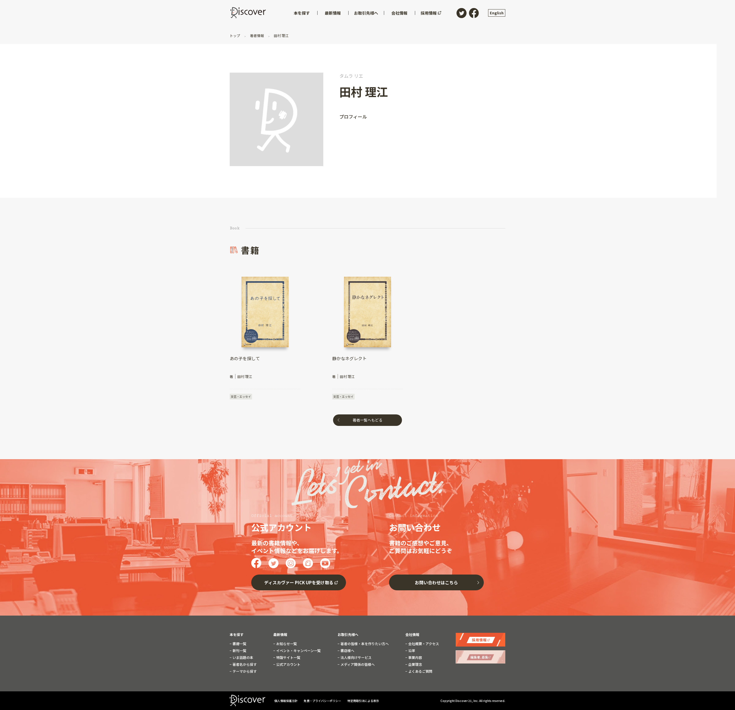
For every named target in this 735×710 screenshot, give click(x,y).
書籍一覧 (239, 643)
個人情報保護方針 (286, 701)
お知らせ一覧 (286, 643)
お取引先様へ (348, 634)
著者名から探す (244, 664)
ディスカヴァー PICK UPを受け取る (298, 582)
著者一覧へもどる (367, 420)
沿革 (411, 650)
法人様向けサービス (356, 657)
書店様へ (347, 650)
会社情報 (412, 634)
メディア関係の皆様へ (357, 664)
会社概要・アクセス (423, 643)
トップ (235, 35)
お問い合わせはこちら (436, 582)
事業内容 (414, 657)
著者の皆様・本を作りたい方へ (364, 643)
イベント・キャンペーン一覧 (298, 650)
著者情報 (257, 35)
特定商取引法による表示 (363, 701)
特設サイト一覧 (287, 657)
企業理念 (414, 664)
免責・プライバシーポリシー (323, 701)
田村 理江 (281, 35)
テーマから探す (244, 671)
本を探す (236, 634)
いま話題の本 (242, 657)
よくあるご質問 (419, 671)
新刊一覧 (239, 650)
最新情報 (280, 634)
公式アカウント (287, 664)
